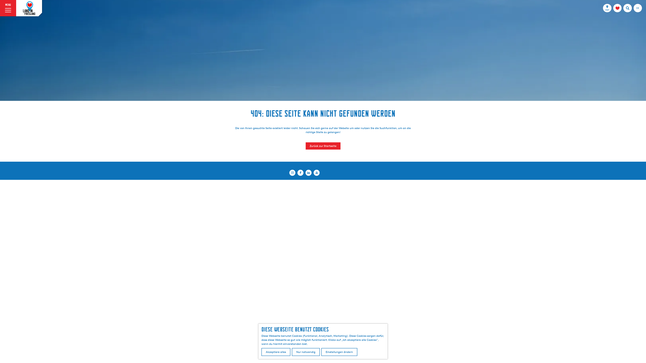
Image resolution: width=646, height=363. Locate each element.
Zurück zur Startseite (323, 146)
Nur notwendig (305, 352)
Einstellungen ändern (339, 352)
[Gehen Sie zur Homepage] (29, 8)
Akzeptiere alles (276, 352)
